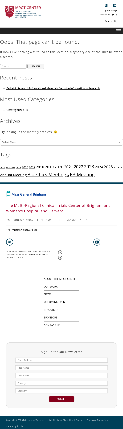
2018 (40, 167)
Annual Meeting (13, 175)
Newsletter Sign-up (108, 14)
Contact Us (52, 325)
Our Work (50, 286)
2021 (68, 166)
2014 (12, 167)
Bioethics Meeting (46, 174)
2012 (2, 167)
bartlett (20, 426)
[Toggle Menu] (118, 30)
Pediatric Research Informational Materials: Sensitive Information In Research (53, 88)
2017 (32, 167)
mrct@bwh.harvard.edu (24, 229)
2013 (8, 168)
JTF (68, 175)
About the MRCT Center (60, 279)
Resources (51, 310)
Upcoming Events (56, 302)
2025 (108, 166)
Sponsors (50, 317)
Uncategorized (15, 110)
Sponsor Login (110, 10)
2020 (58, 166)
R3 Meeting (82, 174)
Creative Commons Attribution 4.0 (34, 254)
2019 (49, 166)
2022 (78, 167)
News (47, 294)
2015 (18, 167)
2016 (25, 167)
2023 (89, 167)
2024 (99, 166)
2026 (117, 167)
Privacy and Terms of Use (97, 420)
